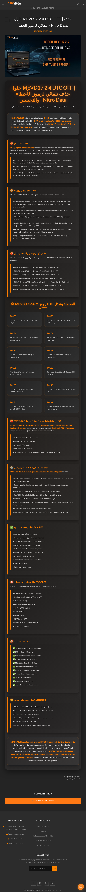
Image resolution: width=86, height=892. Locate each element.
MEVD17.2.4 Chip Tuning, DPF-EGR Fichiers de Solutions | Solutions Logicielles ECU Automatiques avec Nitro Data (7, 20)
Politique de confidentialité (43, 836)
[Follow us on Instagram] (46, 883)
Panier (77, 3)
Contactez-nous (43, 826)
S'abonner (54, 868)
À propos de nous (43, 845)
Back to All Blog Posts (43, 8)
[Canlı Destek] (81, 887)
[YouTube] (39, 883)
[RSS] (52, 883)
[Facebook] (33, 883)
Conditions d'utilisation (43, 841)
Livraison (43, 831)
